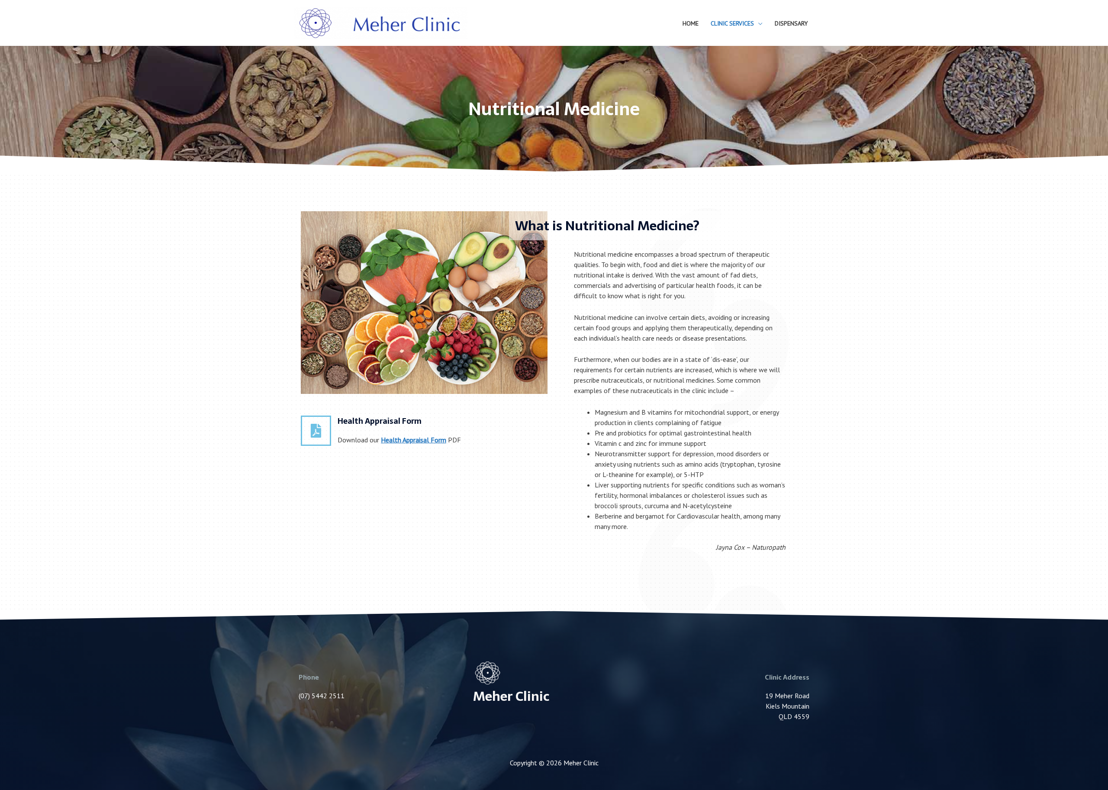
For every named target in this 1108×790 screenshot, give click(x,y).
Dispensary (791, 23)
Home (691, 23)
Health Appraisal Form (380, 421)
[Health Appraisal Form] (316, 431)
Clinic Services (732, 23)
